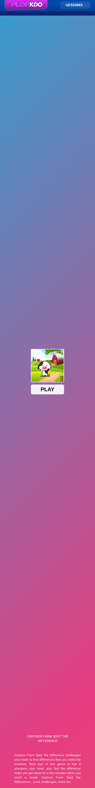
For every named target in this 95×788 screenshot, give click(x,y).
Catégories (74, 5)
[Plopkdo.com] (26, 5)
